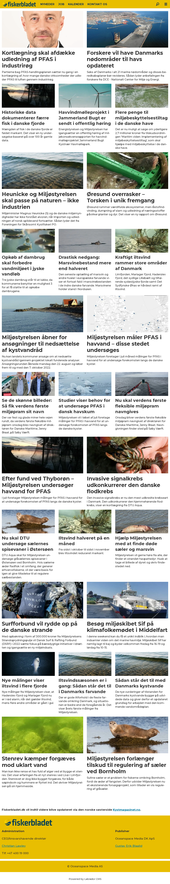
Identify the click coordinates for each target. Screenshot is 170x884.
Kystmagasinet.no (126, 809)
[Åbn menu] (166, 4)
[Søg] (157, 4)
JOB (61, 4)
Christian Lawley (14, 846)
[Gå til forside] (19, 4)
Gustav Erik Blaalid (128, 846)
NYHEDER (47, 4)
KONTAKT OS (97, 4)
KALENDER (76, 4)
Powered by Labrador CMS (85, 879)
